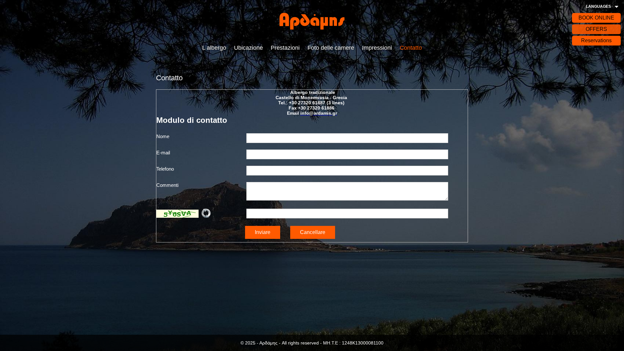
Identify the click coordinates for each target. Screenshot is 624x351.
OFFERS (596, 29)
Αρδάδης (312, 21)
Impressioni (377, 48)
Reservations (596, 40)
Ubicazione (248, 48)
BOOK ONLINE (596, 17)
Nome (162, 136)
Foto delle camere (330, 48)
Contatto (411, 48)
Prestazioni (285, 48)
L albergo (214, 48)
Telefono (165, 169)
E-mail (163, 152)
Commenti (167, 185)
